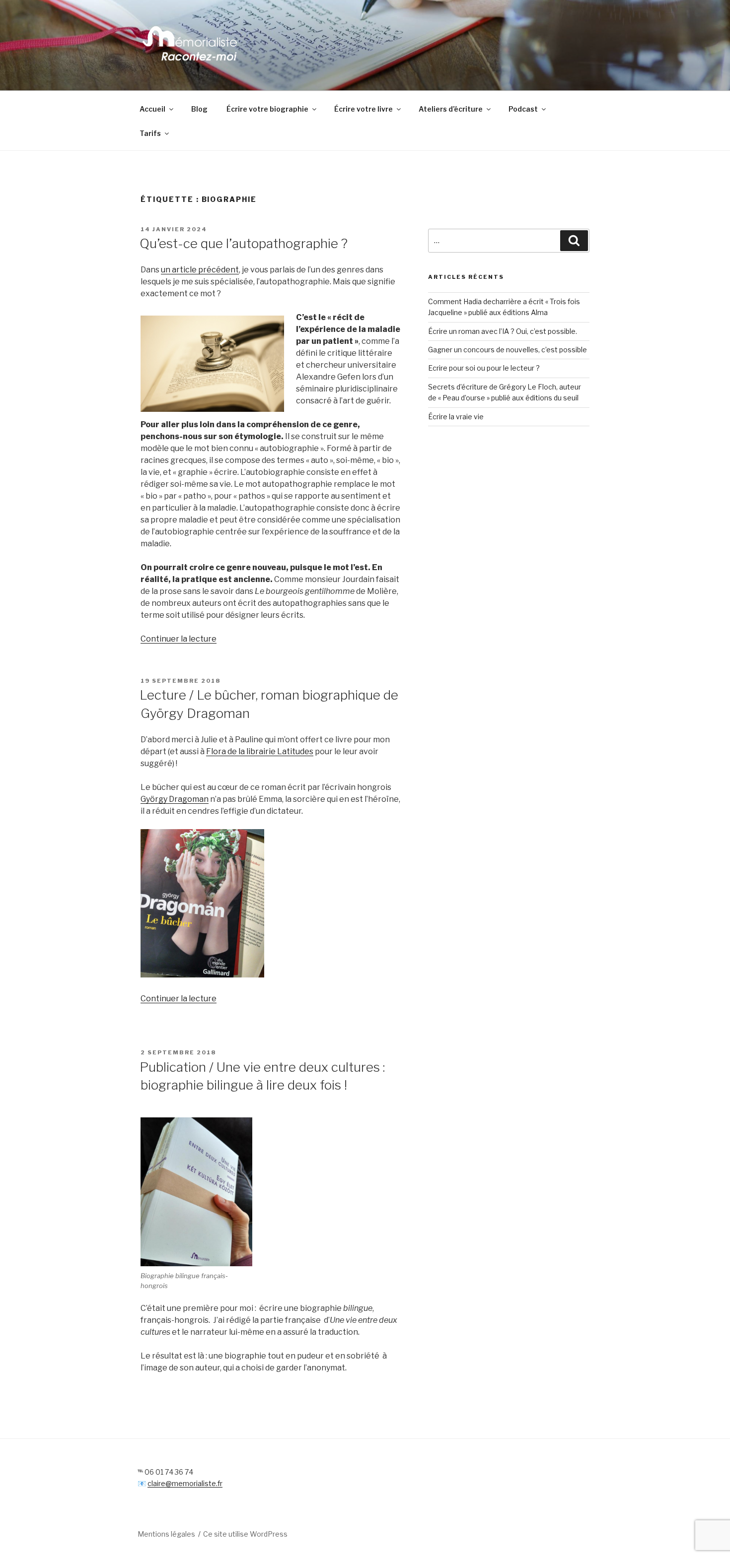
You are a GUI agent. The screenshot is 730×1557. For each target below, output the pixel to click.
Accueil (152, 109)
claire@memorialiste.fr (184, 1483)
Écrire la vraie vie (456, 416)
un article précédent (200, 269)
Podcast (523, 109)
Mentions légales (166, 1534)
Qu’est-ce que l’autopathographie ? (244, 243)
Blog (199, 109)
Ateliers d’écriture (451, 109)
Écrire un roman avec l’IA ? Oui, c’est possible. (502, 331)
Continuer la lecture (179, 639)
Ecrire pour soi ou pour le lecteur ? (484, 368)
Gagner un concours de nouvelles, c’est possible (507, 349)
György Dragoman (175, 799)
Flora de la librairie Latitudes (259, 751)
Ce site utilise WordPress (245, 1534)
